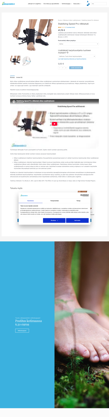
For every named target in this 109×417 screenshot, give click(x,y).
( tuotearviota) (70, 27)
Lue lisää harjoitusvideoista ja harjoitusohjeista (72, 59)
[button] (41, 3)
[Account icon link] (87, 1)
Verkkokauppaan (22, 330)
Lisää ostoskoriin (76, 68)
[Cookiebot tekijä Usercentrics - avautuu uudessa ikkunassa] (82, 195)
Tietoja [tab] (78, 200)
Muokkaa (53, 220)
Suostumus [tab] (30, 200)
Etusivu (60, 20)
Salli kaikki (77, 220)
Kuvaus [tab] (12, 77)
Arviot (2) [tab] (19, 77)
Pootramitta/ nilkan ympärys (67, 40)
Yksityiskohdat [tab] (54, 200)
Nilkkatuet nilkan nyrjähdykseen (72, 20)
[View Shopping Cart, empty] (87, 5)
